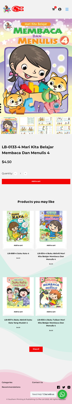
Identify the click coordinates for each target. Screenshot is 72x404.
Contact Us (37, 382)
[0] (53, 9)
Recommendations (11, 387)
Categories (7, 382)
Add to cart (36, 181)
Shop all (36, 349)
